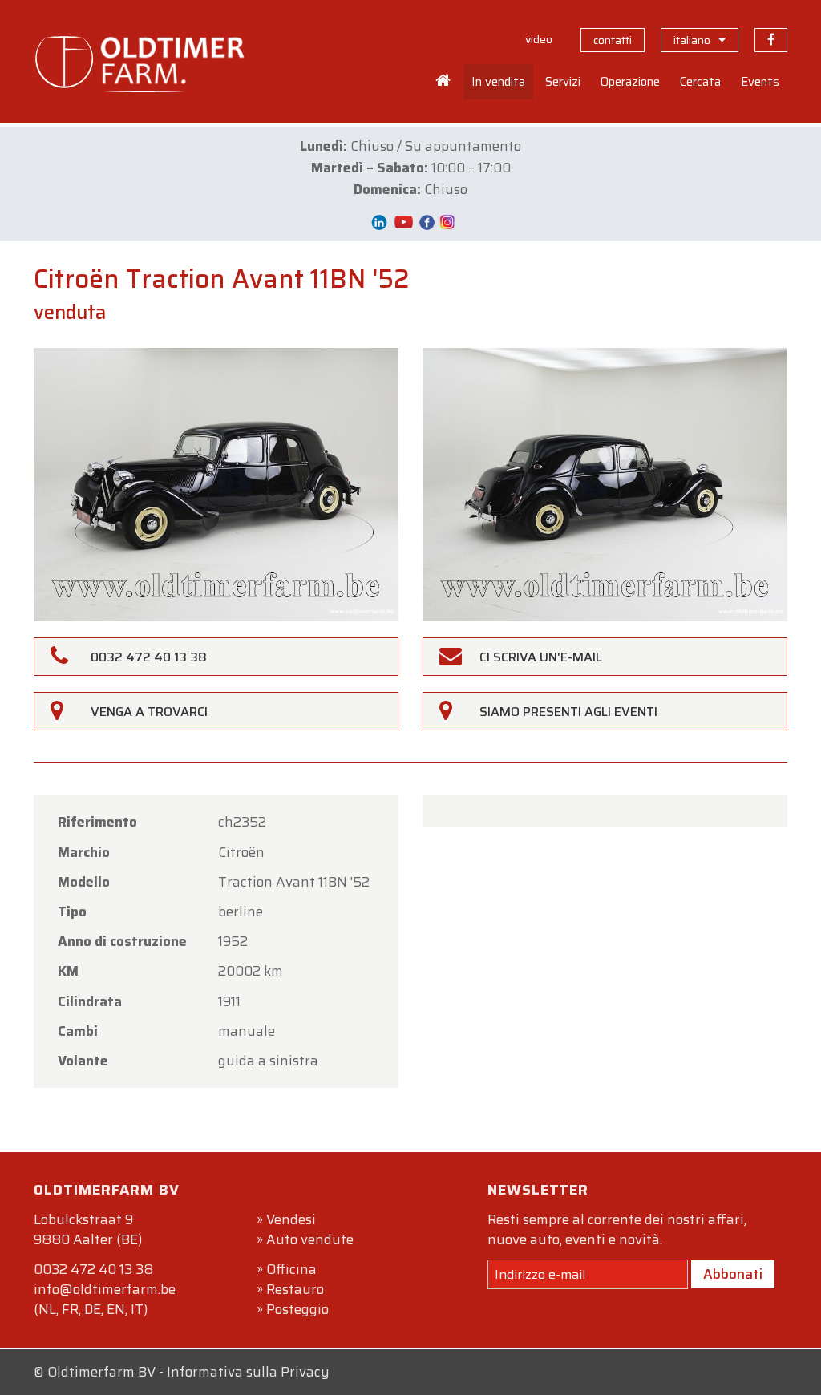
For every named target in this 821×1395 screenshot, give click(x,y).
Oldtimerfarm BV (101, 1371)
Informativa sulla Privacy (248, 1371)
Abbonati (732, 1274)
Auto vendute (310, 1239)
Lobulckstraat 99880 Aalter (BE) (88, 1229)
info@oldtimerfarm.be (105, 1289)
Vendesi (291, 1219)
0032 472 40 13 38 (93, 1269)
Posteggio (297, 1309)
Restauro (295, 1289)
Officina (291, 1269)
